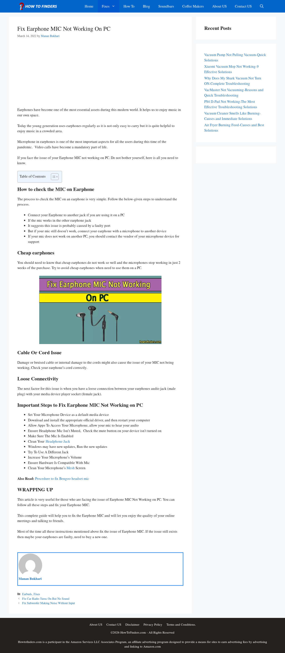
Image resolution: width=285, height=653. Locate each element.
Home (89, 6)
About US (219, 6)
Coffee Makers (193, 6)
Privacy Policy (153, 624)
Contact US (243, 6)
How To (129, 6)
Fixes (106, 6)
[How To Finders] (39, 6)
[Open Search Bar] (262, 6)
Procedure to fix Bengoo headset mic (62, 478)
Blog (146, 6)
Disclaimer (132, 624)
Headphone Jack (58, 441)
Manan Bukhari (30, 578)
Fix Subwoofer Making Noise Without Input (48, 603)
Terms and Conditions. (181, 624)
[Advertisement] (100, 76)
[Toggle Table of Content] (53, 176)
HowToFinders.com (133, 632)
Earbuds (27, 594)
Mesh (71, 468)
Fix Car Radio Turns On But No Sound (45, 599)
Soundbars (166, 6)
